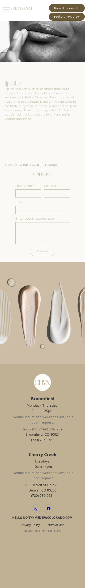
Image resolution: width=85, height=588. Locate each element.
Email (21, 202)
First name (24, 186)
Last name (53, 186)
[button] (77, 359)
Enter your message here (34, 218)
